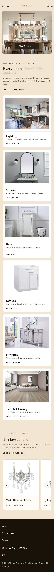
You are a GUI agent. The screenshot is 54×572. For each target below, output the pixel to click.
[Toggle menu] (8, 5)
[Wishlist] (2, 5)
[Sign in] (52, 5)
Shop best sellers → (14, 453)
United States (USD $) (15, 548)
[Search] (47, 5)
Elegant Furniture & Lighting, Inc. (23, 563)
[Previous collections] (6, 485)
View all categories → (14, 89)
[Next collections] (47, 485)
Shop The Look (27, 46)
